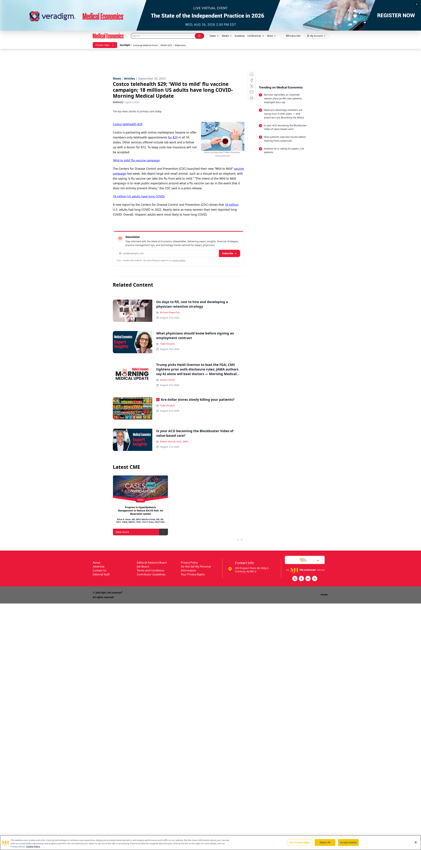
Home (324, 594)
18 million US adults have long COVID (139, 196)
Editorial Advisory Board (152, 562)
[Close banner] (416, 4)
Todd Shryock (167, 343)
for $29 (173, 137)
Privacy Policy (189, 562)
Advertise (98, 566)
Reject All (325, 842)
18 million (231, 205)
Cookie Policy (33, 846)
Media (225, 35)
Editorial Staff (101, 574)
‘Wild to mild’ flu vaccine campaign (136, 160)
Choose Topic (102, 45)
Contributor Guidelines (151, 574)
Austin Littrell (167, 379)
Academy (240, 35)
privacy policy (179, 260)
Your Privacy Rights (193, 574)
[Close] (415, 842)
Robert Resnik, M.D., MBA (174, 441)
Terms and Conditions (150, 570)
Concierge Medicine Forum (145, 45)
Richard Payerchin (170, 312)
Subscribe (227, 253)
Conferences (254, 35)
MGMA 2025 (166, 45)
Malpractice (180, 45)
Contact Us (99, 570)
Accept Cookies (348, 842)
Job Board (143, 566)
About (96, 562)
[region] (210, 842)
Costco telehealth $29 (127, 124)
